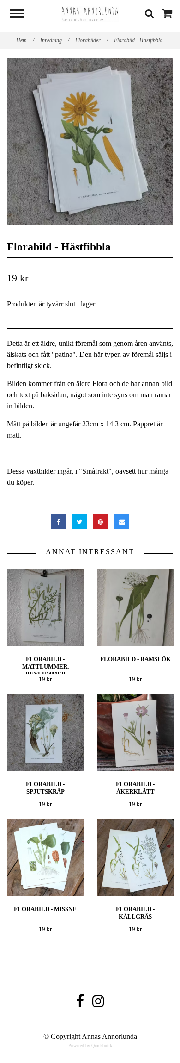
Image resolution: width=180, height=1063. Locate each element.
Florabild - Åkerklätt (135, 788)
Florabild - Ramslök (135, 659)
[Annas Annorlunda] (90, 13)
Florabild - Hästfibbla (139, 40)
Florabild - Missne (45, 909)
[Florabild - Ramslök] (135, 608)
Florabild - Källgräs (135, 913)
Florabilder (91, 40)
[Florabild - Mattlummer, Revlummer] (45, 608)
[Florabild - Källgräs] (135, 858)
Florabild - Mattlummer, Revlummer (45, 666)
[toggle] (21, 14)
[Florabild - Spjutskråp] (45, 733)
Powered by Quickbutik (90, 1045)
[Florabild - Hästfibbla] (90, 141)
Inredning (54, 40)
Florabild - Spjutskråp (45, 788)
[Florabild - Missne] (45, 858)
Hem (25, 40)
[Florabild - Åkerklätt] (135, 733)
